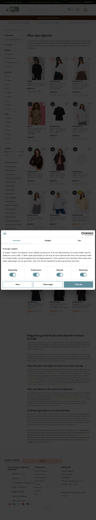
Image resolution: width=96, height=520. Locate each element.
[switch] (36, 275)
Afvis (17, 284)
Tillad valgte (48, 284)
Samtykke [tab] (17, 240)
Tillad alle (78, 284)
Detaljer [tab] (48, 240)
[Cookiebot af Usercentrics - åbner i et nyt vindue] (83, 234)
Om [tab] (79, 240)
